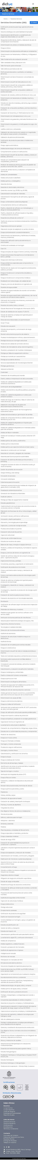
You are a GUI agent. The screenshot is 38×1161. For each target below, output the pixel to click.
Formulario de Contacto (11, 1135)
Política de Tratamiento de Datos (14, 1137)
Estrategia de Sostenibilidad (12, 1113)
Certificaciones (8, 1125)
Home (6, 19)
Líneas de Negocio (9, 1111)
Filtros (35, 22)
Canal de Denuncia (9, 1121)
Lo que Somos (8, 1108)
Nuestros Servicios (16, 19)
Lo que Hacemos (9, 1110)
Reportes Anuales (9, 1115)
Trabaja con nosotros (10, 1142)
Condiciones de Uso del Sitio (19, 1158)
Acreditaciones (8, 1127)
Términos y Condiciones (11, 1129)
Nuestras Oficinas (9, 1139)
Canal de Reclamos (9, 1123)
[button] (33, 4)
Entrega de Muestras (10, 1141)
